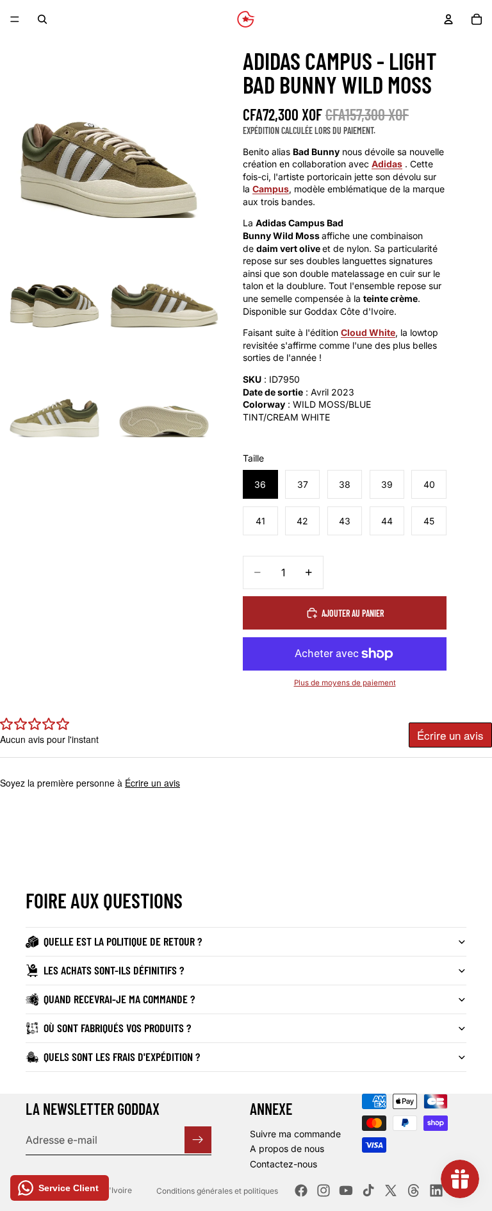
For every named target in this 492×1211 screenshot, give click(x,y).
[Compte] (448, 19)
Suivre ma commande (295, 1133)
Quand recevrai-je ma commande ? (119, 999)
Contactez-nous (283, 1163)
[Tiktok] (368, 1190)
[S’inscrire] (197, 1139)
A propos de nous (287, 1148)
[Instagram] (323, 1190)
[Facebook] (301, 1190)
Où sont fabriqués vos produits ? (117, 1028)
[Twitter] (390, 1190)
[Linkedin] (436, 1190)
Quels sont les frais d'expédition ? (122, 1056)
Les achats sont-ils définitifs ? (114, 970)
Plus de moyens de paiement (345, 682)
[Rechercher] (42, 19)
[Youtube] (346, 1190)
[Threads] (414, 1190)
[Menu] (14, 19)
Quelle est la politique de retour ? (123, 941)
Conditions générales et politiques (217, 1191)
